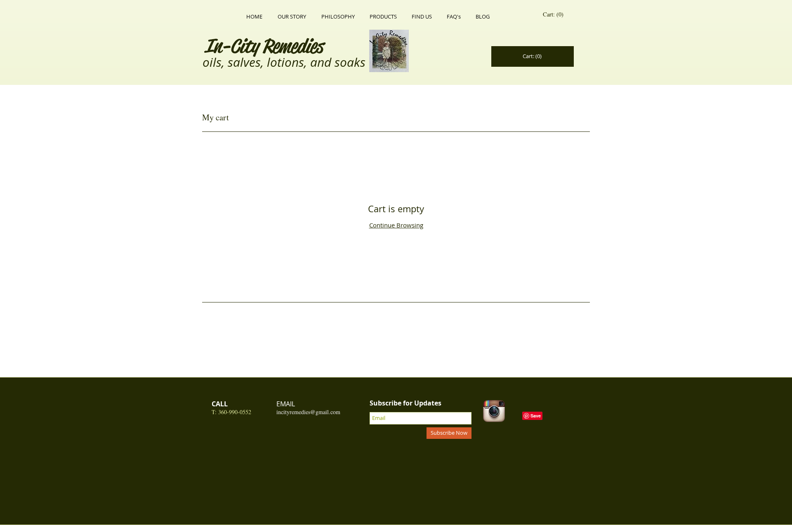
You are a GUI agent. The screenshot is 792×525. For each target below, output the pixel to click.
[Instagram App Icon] (494, 411)
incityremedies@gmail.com (308, 412)
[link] (554, 14)
